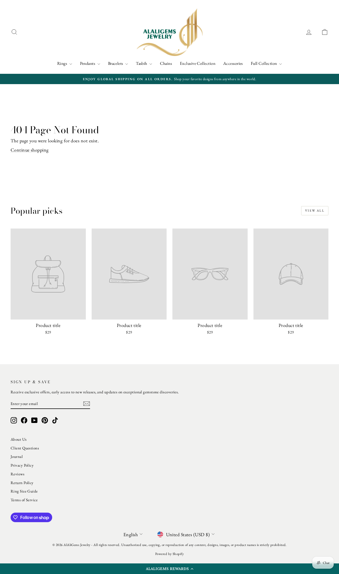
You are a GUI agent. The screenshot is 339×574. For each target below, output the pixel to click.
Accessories (233, 63)
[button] (169, 568)
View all (314, 210)
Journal (17, 456)
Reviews (17, 473)
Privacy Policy (22, 465)
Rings (62, 63)
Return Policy (22, 482)
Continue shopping (30, 150)
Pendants (88, 63)
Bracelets (116, 63)
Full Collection (264, 63)
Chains (166, 63)
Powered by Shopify (169, 554)
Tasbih (142, 63)
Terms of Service (24, 499)
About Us (19, 439)
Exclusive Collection (197, 63)
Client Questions (25, 447)
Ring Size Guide (24, 491)
